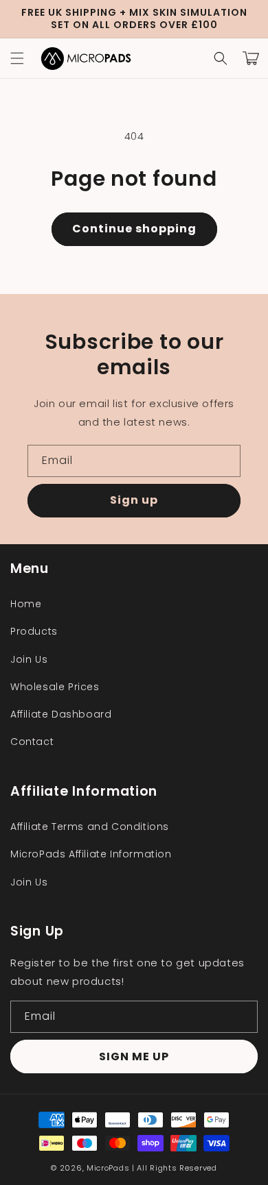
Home (25, 604)
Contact (32, 741)
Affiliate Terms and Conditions (89, 826)
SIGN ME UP (134, 1056)
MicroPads (108, 1167)
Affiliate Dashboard (60, 714)
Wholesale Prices (55, 687)
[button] (17, 58)
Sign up (134, 500)
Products (34, 631)
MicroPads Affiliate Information (91, 854)
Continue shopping (134, 228)
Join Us (28, 659)
